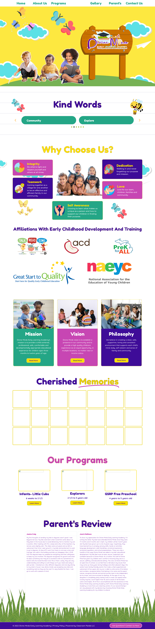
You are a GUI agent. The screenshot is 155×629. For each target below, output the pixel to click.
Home (21, 3)
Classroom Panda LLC (85, 626)
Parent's (115, 3)
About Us (40, 3)
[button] (15, 120)
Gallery (96, 3)
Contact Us (134, 3)
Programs (58, 3)
